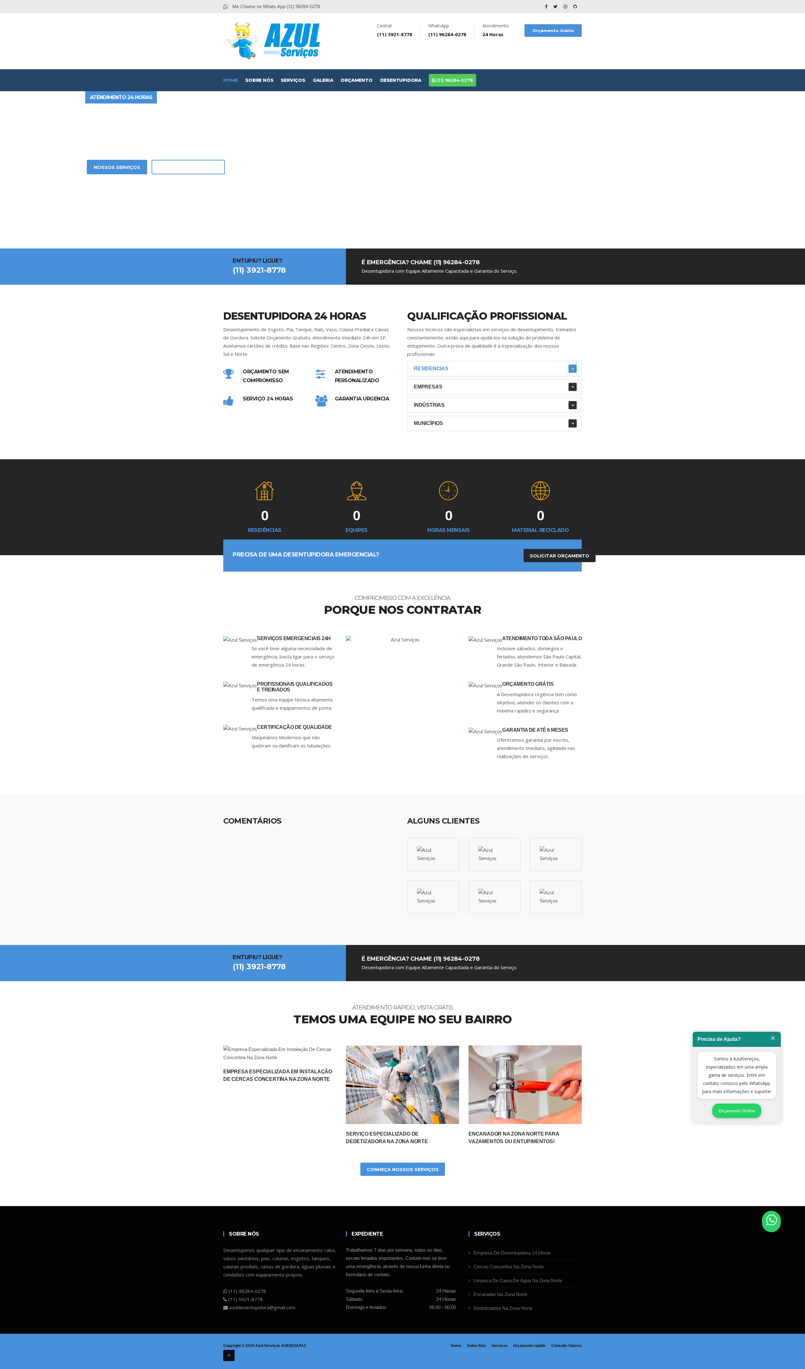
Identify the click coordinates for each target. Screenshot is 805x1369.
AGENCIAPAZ (293, 1346)
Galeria (323, 80)
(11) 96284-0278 (454, 80)
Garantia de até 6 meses (535, 730)
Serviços (293, 80)
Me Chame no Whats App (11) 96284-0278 (275, 6)
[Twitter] (556, 6)
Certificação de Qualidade (294, 727)
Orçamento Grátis (553, 30)
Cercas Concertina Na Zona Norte (509, 1266)
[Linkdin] (575, 6)
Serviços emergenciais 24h (294, 638)
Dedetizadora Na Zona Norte (503, 1308)
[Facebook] (547, 6)
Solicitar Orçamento (188, 167)
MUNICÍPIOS (428, 423)
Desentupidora (400, 80)
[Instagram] (566, 6)
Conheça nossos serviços (403, 1169)
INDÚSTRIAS (429, 405)
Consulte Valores (566, 1346)
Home (230, 80)
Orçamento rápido (529, 1346)
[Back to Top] (229, 1355)
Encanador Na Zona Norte (500, 1294)
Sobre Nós (259, 80)
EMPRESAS (428, 386)
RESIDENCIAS (431, 368)
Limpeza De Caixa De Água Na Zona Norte (518, 1280)
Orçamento (356, 80)
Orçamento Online (737, 1110)
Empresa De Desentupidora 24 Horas (512, 1252)
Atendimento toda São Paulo (542, 638)
